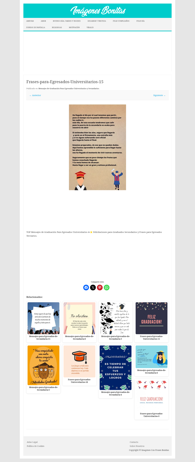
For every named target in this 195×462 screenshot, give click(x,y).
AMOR (43, 21)
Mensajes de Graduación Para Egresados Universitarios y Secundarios (68, 88)
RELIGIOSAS (57, 27)
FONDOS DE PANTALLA (35, 27)
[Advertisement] (97, 51)
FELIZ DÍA (140, 21)
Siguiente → (159, 95)
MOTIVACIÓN (74, 27)
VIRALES (90, 27)
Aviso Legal (32, 442)
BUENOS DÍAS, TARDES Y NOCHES (67, 21)
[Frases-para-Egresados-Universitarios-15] (97, 147)
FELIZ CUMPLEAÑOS (121, 21)
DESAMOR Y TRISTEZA (97, 21)
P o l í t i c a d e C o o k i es (35, 446)
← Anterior (35, 95)
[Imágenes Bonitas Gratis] (97, 17)
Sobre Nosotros (137, 446)
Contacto (134, 442)
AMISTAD (30, 21)
